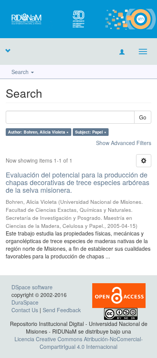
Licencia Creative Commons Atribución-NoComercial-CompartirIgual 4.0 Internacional (78, 342)
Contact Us (24, 310)
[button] (7, 50)
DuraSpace (24, 302)
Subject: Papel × (90, 132)
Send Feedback (62, 310)
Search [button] (20, 72)
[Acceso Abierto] (119, 295)
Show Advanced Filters (123, 143)
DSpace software (32, 287)
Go (142, 117)
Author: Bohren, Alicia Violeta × (38, 132)
